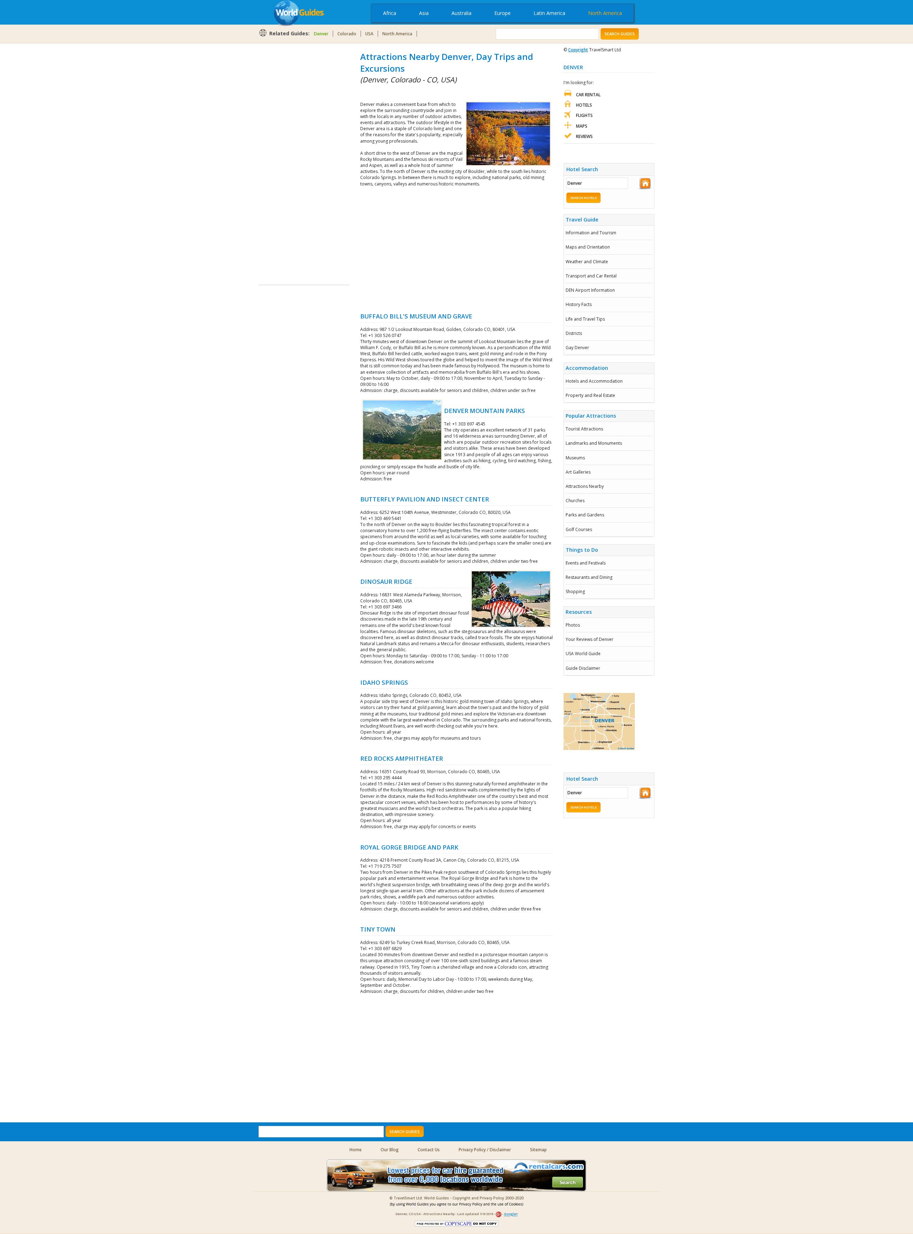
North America (605, 13)
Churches (575, 501)
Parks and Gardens (585, 515)
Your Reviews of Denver (589, 639)
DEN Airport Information (590, 290)
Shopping (575, 591)
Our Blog (390, 1150)
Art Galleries (578, 472)
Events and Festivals (586, 563)
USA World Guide (583, 654)
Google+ (511, 1214)
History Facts (579, 304)
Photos (573, 625)
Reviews (584, 136)
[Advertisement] (287, 158)
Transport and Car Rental (591, 276)
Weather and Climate (587, 262)
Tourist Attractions (584, 429)
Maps (581, 126)
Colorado (346, 34)
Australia (461, 13)
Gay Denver (577, 348)
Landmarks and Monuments (594, 443)
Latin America (549, 13)
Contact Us (429, 1150)
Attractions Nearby (585, 486)
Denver (321, 34)
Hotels (584, 105)
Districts (574, 333)
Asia (424, 13)
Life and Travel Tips (585, 319)
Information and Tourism (591, 233)
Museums (575, 458)
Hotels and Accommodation (594, 381)
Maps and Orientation (588, 247)
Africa (389, 13)
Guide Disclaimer (583, 668)
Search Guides (620, 33)
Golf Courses (579, 529)
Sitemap (538, 1150)
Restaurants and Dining (589, 577)
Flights (584, 115)
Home (356, 1150)
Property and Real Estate (590, 395)
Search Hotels (583, 197)
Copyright (578, 50)
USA (369, 34)
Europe (502, 13)
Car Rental (588, 95)
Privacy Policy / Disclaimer (485, 1150)
